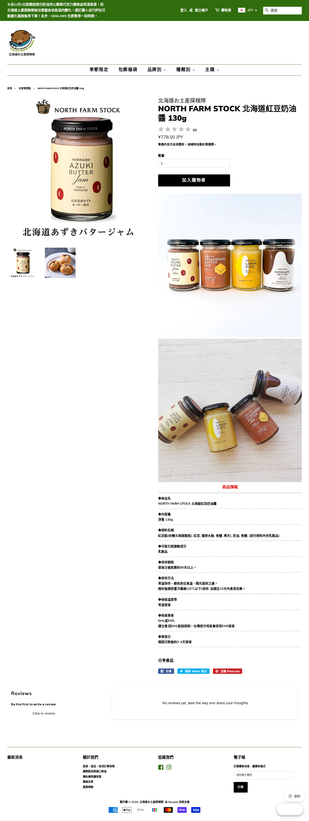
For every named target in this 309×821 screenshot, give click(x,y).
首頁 (9, 88)
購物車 (226, 10)
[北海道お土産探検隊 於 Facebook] (161, 768)
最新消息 (15, 757)
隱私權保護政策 (92, 777)
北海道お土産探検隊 (151, 802)
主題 (210, 70)
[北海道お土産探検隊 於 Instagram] (168, 768)
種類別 (184, 70)
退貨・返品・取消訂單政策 (99, 766)
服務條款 (88, 787)
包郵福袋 (128, 70)
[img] (174, 129)
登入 (183, 10)
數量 (161, 155)
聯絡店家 (88, 782)
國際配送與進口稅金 (95, 771)
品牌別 (155, 70)
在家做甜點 (25, 88)
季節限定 (99, 70)
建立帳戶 (201, 10)
